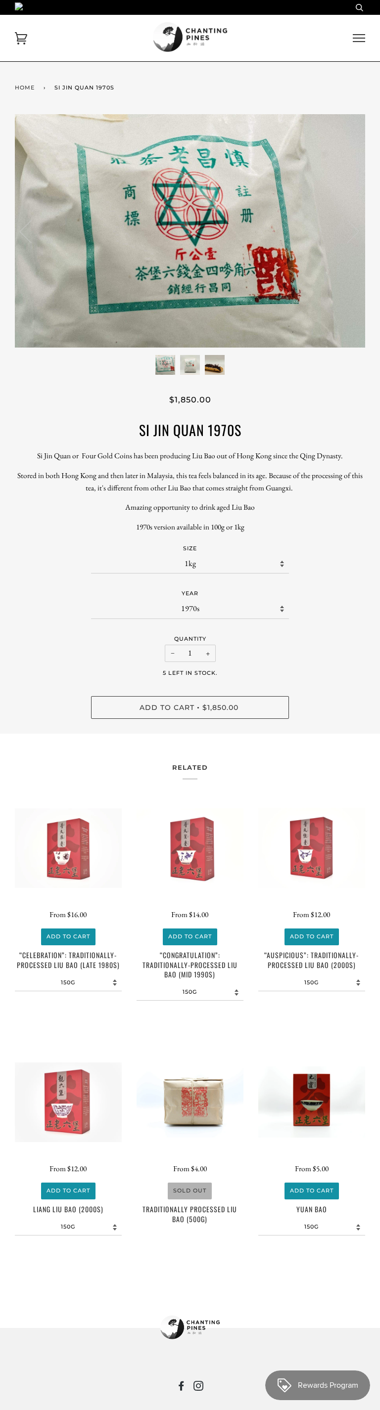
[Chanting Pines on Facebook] (181, 1387)
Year (190, 593)
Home (25, 87)
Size (190, 548)
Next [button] (347, 231)
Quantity (190, 638)
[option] (190, 231)
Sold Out (189, 1190)
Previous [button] (31, 231)
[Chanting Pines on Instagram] (198, 1387)
